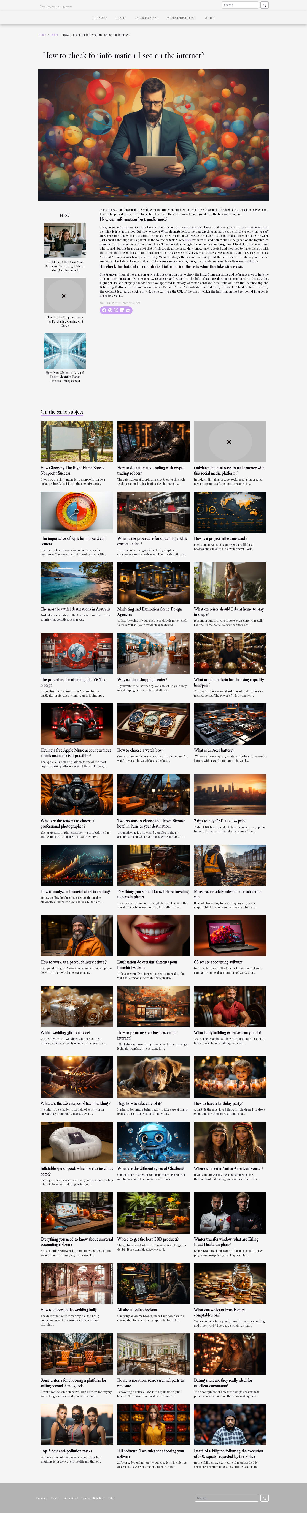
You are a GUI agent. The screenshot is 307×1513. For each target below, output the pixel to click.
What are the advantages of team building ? (76, 1103)
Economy (100, 18)
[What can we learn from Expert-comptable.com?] (230, 1283)
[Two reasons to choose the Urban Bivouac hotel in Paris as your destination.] (153, 794)
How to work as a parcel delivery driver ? (74, 961)
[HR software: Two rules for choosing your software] (153, 1424)
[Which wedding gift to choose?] (77, 1006)
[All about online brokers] (153, 1283)
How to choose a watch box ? (140, 750)
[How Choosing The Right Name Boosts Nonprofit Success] (77, 441)
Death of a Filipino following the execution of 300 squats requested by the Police (228, 1453)
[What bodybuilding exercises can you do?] (230, 1006)
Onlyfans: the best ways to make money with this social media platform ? (229, 470)
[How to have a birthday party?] (230, 1076)
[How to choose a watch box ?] (153, 724)
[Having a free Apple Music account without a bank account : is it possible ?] (77, 724)
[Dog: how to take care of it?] (153, 1076)
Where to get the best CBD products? (148, 1239)
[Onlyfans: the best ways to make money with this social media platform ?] (230, 441)
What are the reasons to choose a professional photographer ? (67, 823)
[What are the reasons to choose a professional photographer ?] (77, 794)
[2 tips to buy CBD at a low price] (230, 794)
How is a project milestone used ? (221, 538)
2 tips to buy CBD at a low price (220, 820)
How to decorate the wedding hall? (69, 1309)
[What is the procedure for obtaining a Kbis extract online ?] (153, 512)
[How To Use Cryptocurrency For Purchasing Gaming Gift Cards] (65, 295)
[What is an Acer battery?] (230, 724)
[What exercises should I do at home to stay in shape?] (230, 582)
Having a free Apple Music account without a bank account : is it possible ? (76, 753)
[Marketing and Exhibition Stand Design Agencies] (153, 582)
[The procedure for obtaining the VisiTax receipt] (77, 653)
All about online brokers (137, 1309)
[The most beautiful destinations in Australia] (77, 582)
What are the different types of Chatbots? (150, 1168)
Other (209, 18)
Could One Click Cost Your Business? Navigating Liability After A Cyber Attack (65, 266)
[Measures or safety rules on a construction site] (230, 865)
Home (42, 35)
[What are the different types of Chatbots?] (153, 1142)
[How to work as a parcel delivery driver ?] (77, 935)
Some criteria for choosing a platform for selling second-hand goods (73, 1383)
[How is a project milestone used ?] (230, 512)
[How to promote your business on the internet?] (153, 1006)
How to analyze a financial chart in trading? (75, 891)
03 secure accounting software (218, 961)
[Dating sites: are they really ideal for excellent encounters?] (230, 1354)
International (146, 18)
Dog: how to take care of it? (139, 1103)
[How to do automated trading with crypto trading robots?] (153, 441)
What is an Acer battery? (214, 750)
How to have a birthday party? (218, 1103)
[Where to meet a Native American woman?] (230, 1142)
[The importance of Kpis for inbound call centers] (77, 512)
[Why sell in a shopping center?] (153, 653)
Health (121, 18)
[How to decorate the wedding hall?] (77, 1283)
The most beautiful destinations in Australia (76, 609)
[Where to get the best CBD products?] (153, 1212)
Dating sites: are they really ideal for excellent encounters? (223, 1383)
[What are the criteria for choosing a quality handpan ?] (230, 653)
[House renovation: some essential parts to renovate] (153, 1354)
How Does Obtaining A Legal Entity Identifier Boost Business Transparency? (65, 376)
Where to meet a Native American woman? (228, 1168)
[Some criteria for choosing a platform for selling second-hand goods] (77, 1354)
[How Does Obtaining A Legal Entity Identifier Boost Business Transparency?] (65, 351)
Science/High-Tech (181, 18)
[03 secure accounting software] (230, 935)
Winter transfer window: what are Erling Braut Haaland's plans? (226, 1241)
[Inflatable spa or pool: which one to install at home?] (77, 1142)
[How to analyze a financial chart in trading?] (77, 865)
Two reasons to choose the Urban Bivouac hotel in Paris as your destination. (151, 823)
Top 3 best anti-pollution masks (66, 1450)
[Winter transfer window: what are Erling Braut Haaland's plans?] (230, 1212)
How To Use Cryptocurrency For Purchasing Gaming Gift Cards (65, 321)
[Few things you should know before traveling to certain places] (153, 865)
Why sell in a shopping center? (142, 679)
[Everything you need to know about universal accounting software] (77, 1212)
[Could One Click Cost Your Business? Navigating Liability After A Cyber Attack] (65, 240)
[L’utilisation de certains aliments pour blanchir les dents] (153, 935)
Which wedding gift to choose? (66, 1032)
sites (188, 240)
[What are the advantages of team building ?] (77, 1076)
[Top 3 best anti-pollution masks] (77, 1424)
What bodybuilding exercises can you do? (228, 1032)
